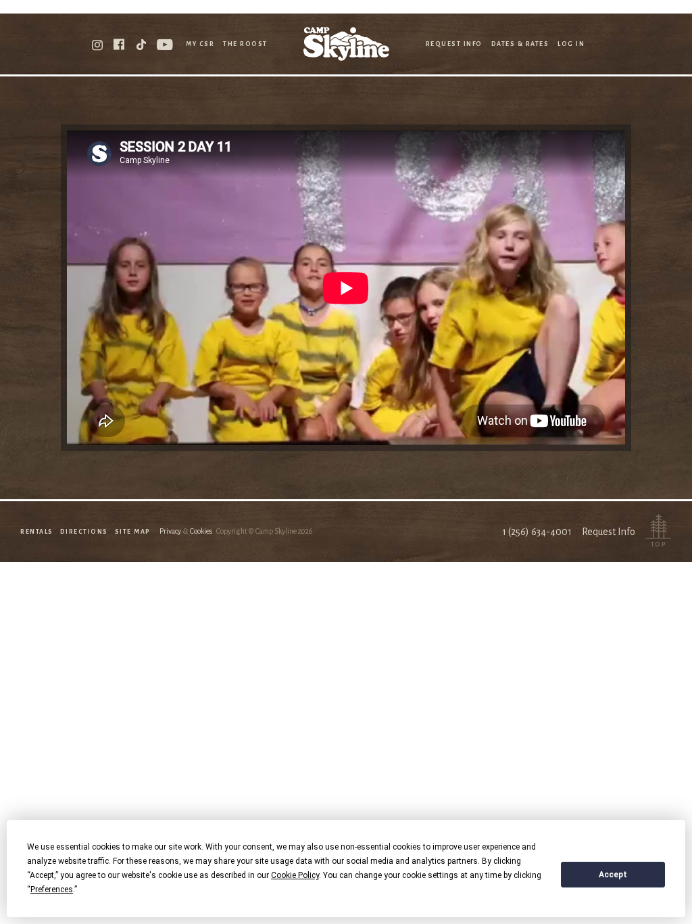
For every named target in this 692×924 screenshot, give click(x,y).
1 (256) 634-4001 (537, 531)
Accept (613, 874)
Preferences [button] (51, 889)
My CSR (200, 44)
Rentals (36, 531)
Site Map (133, 531)
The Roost (245, 44)
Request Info (454, 44)
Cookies (201, 531)
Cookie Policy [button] (295, 875)
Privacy (170, 531)
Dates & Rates (520, 44)
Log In (571, 44)
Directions (84, 531)
